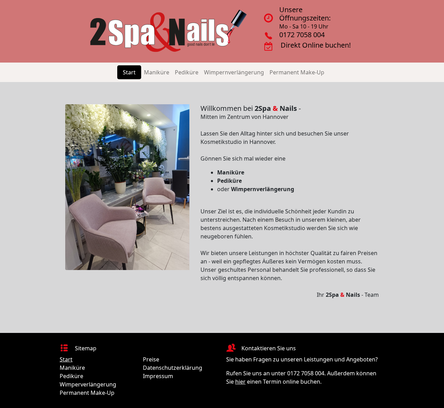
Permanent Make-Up (297, 72)
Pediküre (186, 72)
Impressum (158, 376)
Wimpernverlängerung (234, 72)
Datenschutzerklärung (172, 368)
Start (129, 72)
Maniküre (156, 72)
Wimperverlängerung (88, 384)
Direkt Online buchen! (316, 45)
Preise (151, 359)
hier (240, 381)
